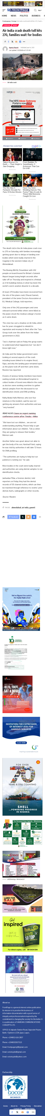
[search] (35, 10)
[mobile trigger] (4, 10)
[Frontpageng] (18, 10)
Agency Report (13, 47)
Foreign (7, 25)
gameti (32, 507)
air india (25, 507)
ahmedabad (16, 507)
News (15, 25)
